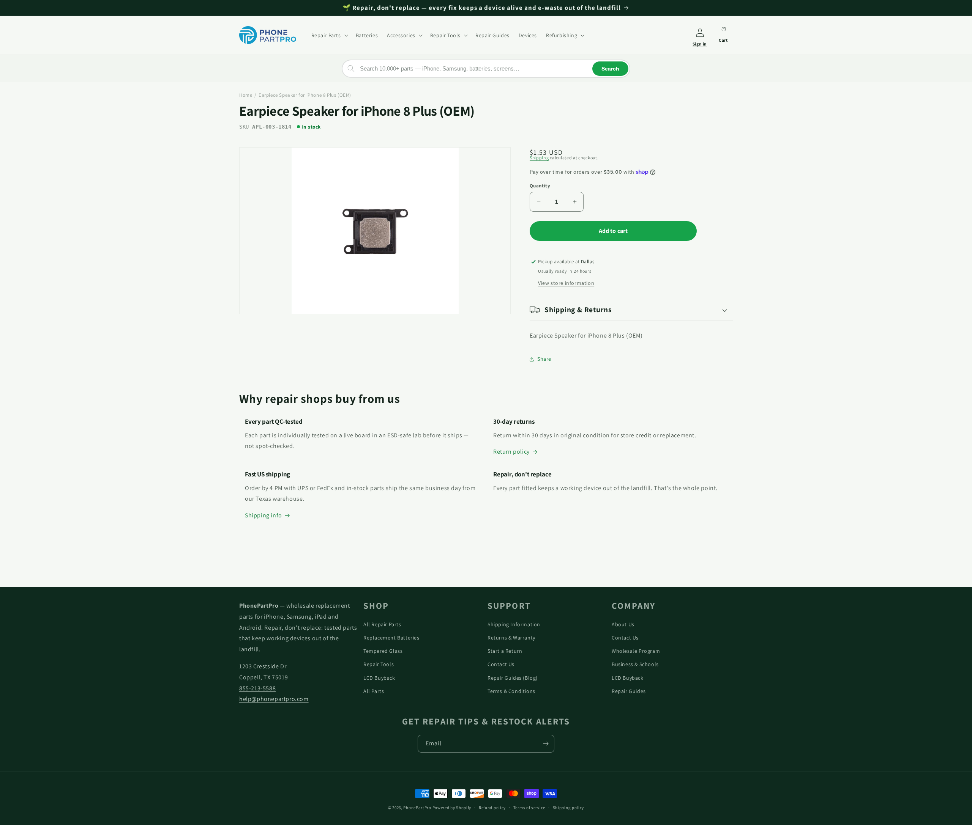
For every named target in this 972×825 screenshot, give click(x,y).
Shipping (539, 157)
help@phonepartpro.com (274, 699)
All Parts (373, 691)
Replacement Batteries (391, 637)
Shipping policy (568, 807)
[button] (329, 35)
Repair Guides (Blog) (513, 677)
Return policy (511, 452)
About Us (623, 624)
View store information (566, 283)
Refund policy (492, 807)
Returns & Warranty (511, 637)
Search (610, 68)
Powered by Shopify (452, 807)
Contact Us (501, 664)
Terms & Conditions (511, 691)
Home (245, 95)
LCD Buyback (379, 677)
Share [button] (544, 358)
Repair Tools (378, 664)
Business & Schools (635, 664)
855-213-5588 (257, 688)
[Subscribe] (545, 744)
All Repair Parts (382, 624)
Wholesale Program (636, 650)
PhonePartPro (417, 807)
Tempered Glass (382, 650)
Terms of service (529, 807)
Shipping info (263, 515)
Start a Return (505, 650)
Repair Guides (629, 691)
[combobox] (486, 68)
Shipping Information (514, 624)
